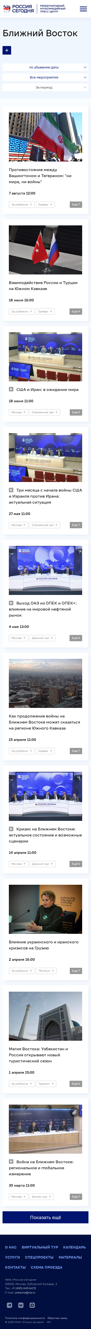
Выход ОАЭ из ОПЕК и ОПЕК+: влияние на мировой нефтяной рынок (43, 609)
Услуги (12, 1257)
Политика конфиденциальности (25, 1317)
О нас (11, 1247)
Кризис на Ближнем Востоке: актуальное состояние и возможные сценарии (45, 834)
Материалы (70, 1257)
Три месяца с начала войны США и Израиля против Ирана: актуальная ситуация (45, 496)
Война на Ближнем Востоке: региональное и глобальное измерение (41, 1167)
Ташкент (44, 1083)
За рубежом (19, 204)
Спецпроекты (39, 1257)
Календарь (74, 1247)
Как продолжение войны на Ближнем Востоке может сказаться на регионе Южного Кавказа (44, 722)
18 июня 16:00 (21, 300)
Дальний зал (40, 637)
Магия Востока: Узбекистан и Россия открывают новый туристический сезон (38, 1054)
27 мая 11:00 (19, 513)
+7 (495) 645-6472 (24, 1288)
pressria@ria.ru (25, 1292)
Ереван (43, 204)
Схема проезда (46, 1267)
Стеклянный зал (43, 412)
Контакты (15, 1267)
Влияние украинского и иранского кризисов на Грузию (44, 944)
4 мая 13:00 (19, 626)
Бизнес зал (39, 1196)
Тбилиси (44, 970)
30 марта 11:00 (22, 1185)
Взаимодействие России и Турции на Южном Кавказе (43, 285)
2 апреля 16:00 (22, 959)
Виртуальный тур (40, 1247)
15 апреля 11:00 (22, 739)
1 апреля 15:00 (21, 1072)
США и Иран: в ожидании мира (47, 389)
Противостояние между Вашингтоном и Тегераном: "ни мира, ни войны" (40, 175)
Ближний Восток (40, 32)
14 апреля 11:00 (22, 852)
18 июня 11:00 (21, 401)
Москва (16, 412)
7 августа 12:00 (22, 193)
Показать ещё (45, 1217)
